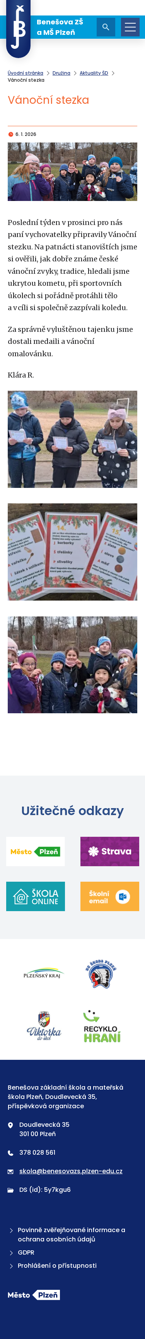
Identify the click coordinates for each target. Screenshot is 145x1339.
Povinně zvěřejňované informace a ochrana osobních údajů (71, 1235)
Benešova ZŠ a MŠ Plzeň (60, 27)
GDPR (26, 1252)
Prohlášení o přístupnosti (57, 1265)
